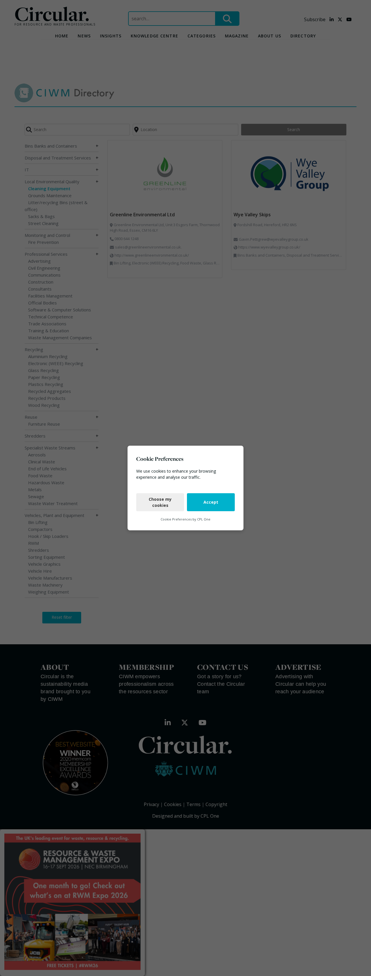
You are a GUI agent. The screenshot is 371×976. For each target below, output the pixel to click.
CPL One (203, 519)
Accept (210, 502)
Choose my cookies (160, 502)
